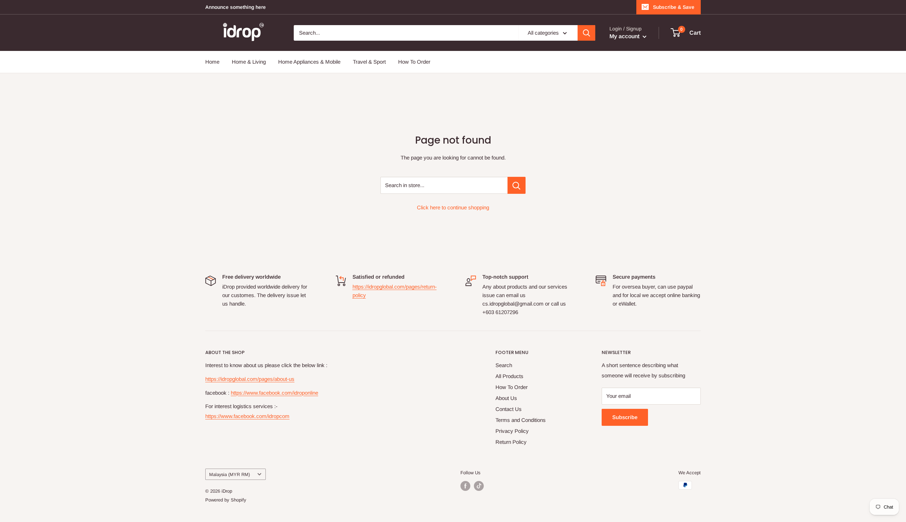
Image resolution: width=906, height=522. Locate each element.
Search (503, 365)
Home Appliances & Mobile (309, 62)
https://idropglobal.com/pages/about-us (249, 379)
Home (212, 62)
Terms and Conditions (520, 420)
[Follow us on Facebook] (465, 486)
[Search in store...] (517, 185)
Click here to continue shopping (453, 207)
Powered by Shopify (225, 500)
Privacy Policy (512, 431)
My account (625, 36)
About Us (506, 398)
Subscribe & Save (673, 7)
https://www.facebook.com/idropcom (247, 416)
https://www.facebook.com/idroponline (274, 393)
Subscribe (624, 417)
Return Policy (511, 442)
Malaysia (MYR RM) (229, 474)
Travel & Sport (369, 62)
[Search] (586, 33)
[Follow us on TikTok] (479, 486)
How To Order (414, 62)
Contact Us (508, 409)
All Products (509, 376)
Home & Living (249, 62)
